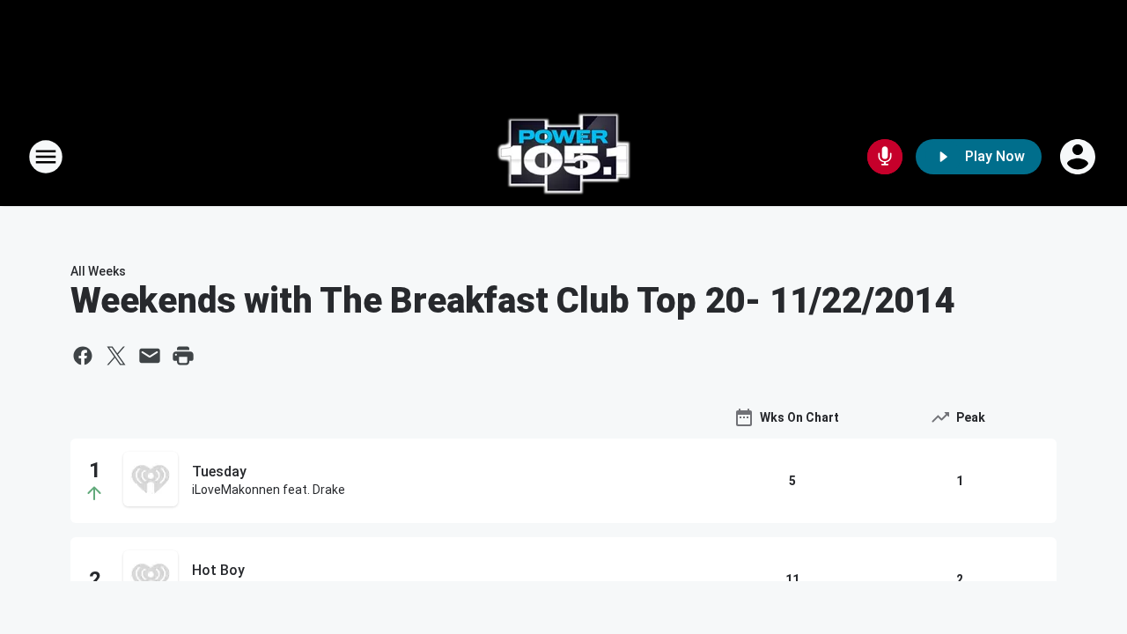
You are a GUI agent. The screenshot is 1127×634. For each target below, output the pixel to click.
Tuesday (219, 471)
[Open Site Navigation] (45, 156)
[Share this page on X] (116, 355)
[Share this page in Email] (149, 355)
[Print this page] (183, 355)
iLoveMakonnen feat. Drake (268, 490)
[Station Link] (563, 157)
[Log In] (1079, 156)
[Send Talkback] (884, 156)
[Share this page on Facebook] (82, 355)
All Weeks (98, 271)
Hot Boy (218, 570)
